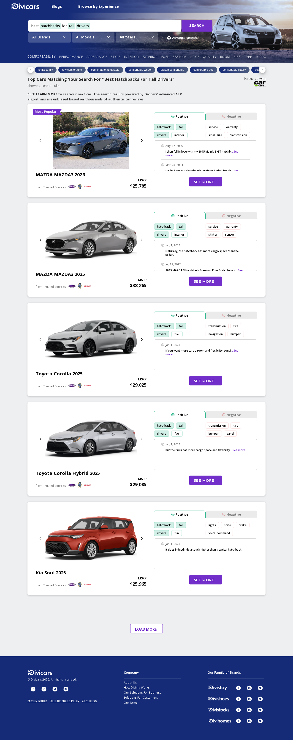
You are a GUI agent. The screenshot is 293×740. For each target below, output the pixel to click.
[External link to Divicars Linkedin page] (43, 688)
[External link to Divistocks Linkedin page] (249, 709)
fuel (176, 334)
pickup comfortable (172, 69)
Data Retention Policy (64, 701)
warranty (232, 127)
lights (212, 525)
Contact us (89, 701)
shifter (213, 235)
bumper (236, 334)
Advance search (184, 37)
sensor (229, 235)
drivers (161, 135)
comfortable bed (203, 69)
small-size (215, 135)
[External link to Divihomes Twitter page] (260, 720)
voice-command (219, 533)
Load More (146, 629)
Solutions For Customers (141, 698)
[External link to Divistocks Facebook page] (238, 709)
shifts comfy (45, 69)
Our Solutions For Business (142, 692)
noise (227, 525)
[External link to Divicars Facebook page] (32, 688)
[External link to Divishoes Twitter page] (260, 698)
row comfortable (72, 69)
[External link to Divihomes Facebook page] (238, 720)
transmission (238, 135)
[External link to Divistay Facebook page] (238, 687)
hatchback (164, 127)
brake (243, 525)
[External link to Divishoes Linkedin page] (249, 698)
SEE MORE (204, 182)
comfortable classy (234, 69)
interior (179, 135)
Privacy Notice (37, 701)
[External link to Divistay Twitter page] (260, 687)
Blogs (57, 6)
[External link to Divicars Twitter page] (54, 688)
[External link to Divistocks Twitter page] (260, 709)
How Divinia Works (137, 687)
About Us (130, 682)
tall (181, 127)
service (213, 127)
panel (230, 434)
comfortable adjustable (105, 69)
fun (176, 533)
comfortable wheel (140, 69)
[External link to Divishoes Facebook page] (238, 698)
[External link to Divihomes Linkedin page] (249, 720)
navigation (216, 334)
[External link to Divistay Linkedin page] (249, 687)
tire (235, 326)
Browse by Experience (98, 6)
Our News (130, 703)
